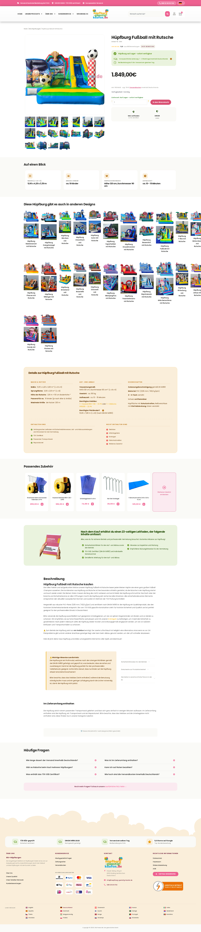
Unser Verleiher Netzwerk (14, 880)
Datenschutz (157, 858)
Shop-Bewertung (147, 46)
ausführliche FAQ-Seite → (116, 786)
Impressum (157, 862)
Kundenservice (64, 14)
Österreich (101, 907)
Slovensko (135, 918)
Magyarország (68, 914)
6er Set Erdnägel (113, 499)
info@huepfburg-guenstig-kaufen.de (119, 880)
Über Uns (49, 14)
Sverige (134, 911)
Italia (168, 907)
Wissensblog (82, 14)
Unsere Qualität (11, 876)
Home (20, 14)
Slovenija (101, 918)
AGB (154, 869)
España (31, 911)
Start (25, 29)
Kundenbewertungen (13, 883)
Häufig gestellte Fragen (63, 858)
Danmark (66, 911)
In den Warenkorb (161, 102)
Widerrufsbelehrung (160, 865)
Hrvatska (31, 918)
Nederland (170, 911)
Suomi (100, 911)
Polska (65, 918)
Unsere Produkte (32, 14)
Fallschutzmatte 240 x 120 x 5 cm (139, 499)
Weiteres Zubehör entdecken (164, 493)
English (30, 907)
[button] (170, 59)
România (170, 914)
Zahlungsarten (60, 862)
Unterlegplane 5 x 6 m (88, 499)
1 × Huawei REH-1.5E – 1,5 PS (90, 404)
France (134, 907)
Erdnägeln (112, 619)
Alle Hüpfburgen (34, 29)
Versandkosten (135, 87)
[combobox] (146, 14)
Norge (100, 914)
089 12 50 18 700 (112, 885)
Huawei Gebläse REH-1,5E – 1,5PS (62, 499)
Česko (30, 914)
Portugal (135, 914)
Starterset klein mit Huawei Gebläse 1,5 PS (37, 499)
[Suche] (167, 14)
